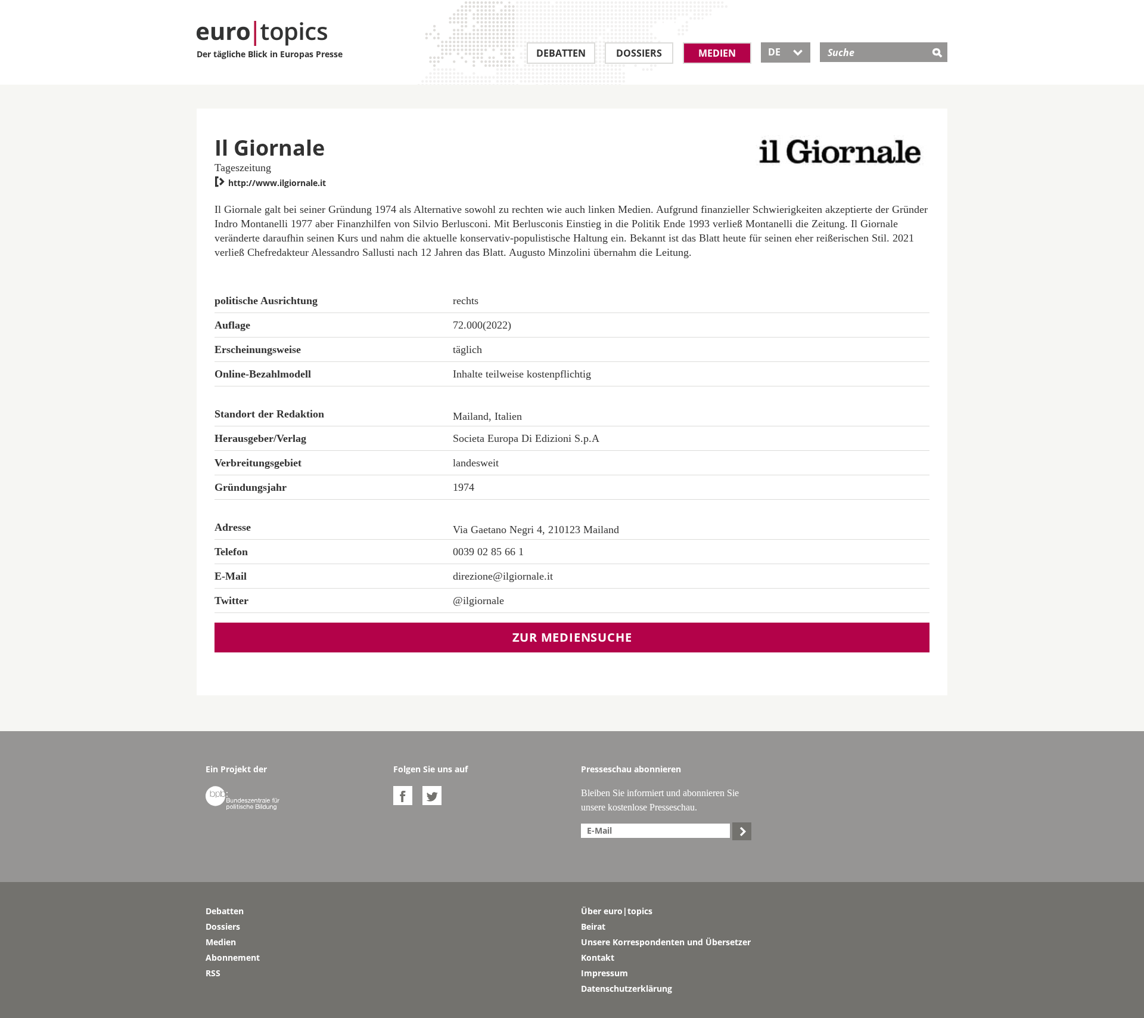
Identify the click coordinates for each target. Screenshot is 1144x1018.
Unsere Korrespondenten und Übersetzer (666, 942)
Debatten (561, 53)
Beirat (593, 926)
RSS (213, 973)
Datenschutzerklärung (626, 988)
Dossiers (639, 53)
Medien (717, 53)
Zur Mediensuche (572, 637)
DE (785, 51)
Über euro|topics (616, 911)
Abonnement (233, 957)
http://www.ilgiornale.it (270, 182)
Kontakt (597, 957)
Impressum (604, 973)
